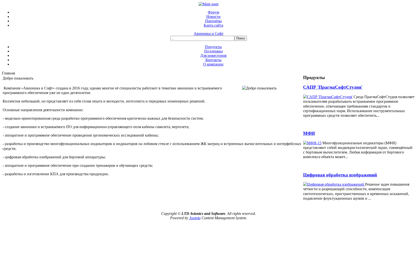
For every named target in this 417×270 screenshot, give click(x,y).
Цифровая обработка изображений (340, 174)
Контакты (213, 60)
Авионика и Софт (208, 33)
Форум (213, 12)
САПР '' (332, 87)
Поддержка (213, 51)
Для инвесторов (213, 55)
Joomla (195, 218)
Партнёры (213, 21)
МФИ (309, 133)
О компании (213, 64)
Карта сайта (213, 25)
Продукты (213, 47)
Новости (213, 17)
